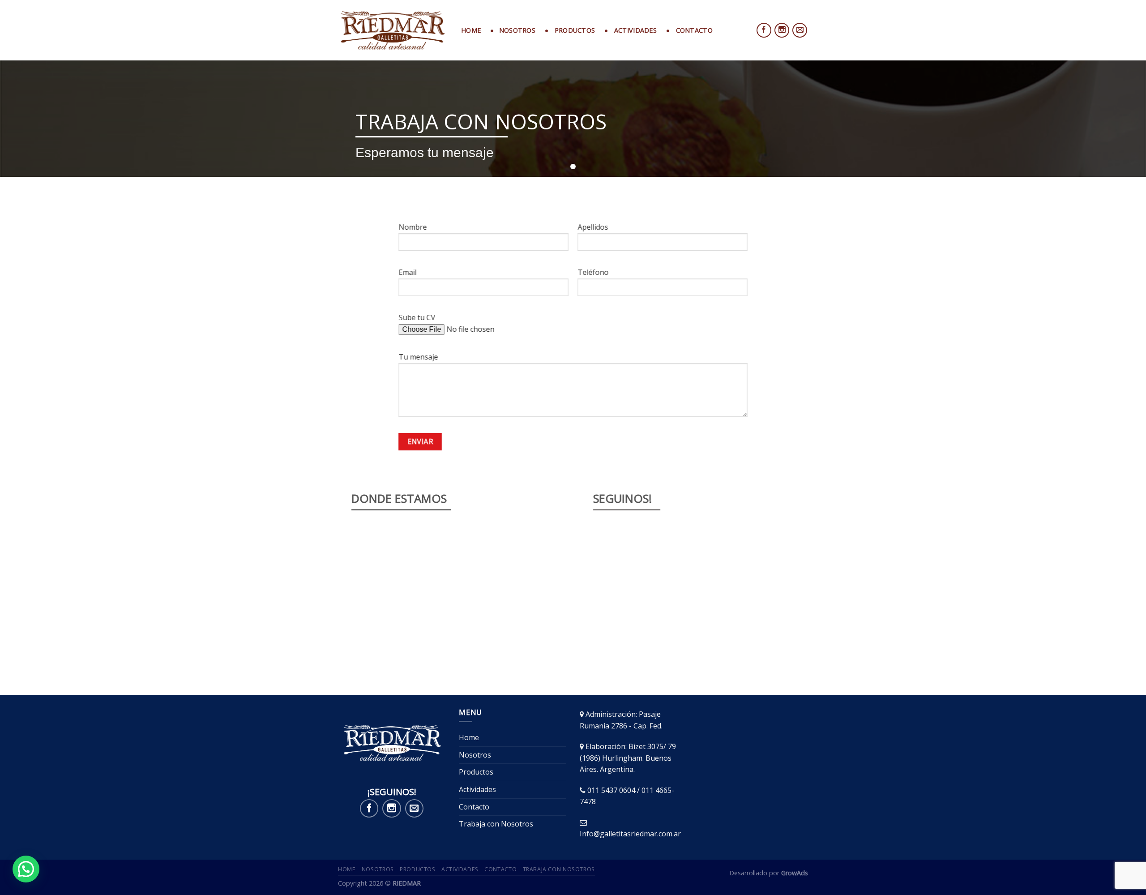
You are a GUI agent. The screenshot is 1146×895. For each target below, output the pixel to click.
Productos (476, 772)
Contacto (474, 807)
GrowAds (794, 873)
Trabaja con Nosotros (496, 824)
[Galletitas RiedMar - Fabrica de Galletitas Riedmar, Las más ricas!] (393, 30)
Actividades (477, 789)
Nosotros (475, 755)
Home (471, 30)
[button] (26, 869)
